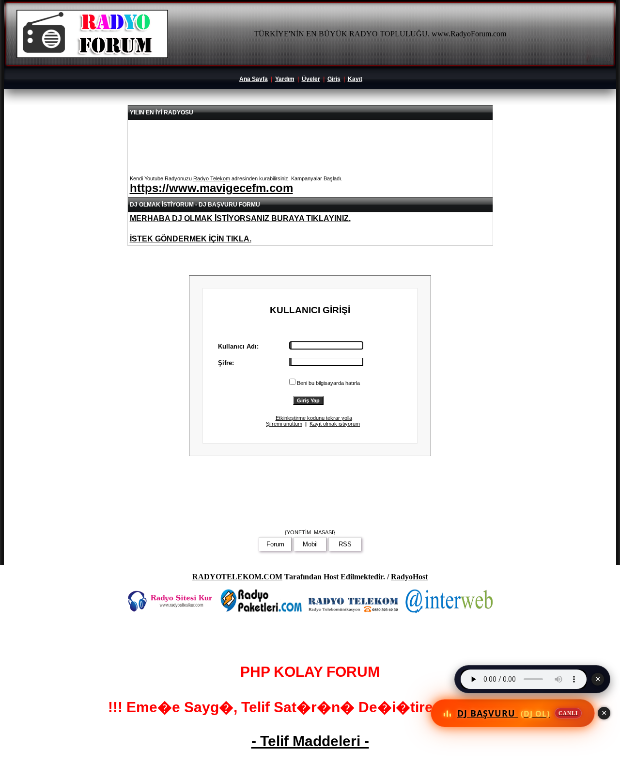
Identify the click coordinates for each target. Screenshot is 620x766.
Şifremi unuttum (284, 424)
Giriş (334, 79)
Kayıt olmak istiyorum (335, 424)
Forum (275, 544)
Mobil (310, 544)
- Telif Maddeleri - (310, 741)
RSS (345, 544)
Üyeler (311, 79)
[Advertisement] (310, 495)
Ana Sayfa (253, 79)
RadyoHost (409, 577)
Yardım (284, 79)
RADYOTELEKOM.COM (237, 577)
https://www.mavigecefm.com (211, 187)
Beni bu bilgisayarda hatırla (328, 383)
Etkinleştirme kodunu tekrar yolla (314, 418)
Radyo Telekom (211, 178)
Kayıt (355, 79)
